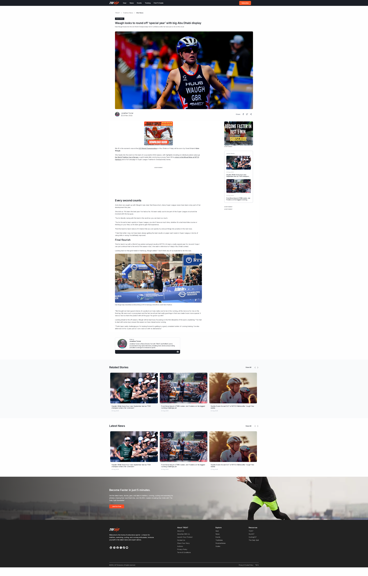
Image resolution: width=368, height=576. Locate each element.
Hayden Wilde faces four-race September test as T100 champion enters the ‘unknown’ (237, 176)
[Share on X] (247, 114)
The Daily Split (254, 540)
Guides (218, 546)
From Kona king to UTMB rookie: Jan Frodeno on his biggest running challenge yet (238, 199)
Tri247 (251, 531)
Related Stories (118, 367)
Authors (180, 546)
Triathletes (219, 540)
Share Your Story (183, 543)
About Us (180, 531)
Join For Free (253, 3)
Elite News (139, 13)
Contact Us (181, 540)
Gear (124, 3)
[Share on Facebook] (243, 114)
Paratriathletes (221, 543)
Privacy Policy (182, 549)
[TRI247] (114, 3)
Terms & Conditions (184, 552)
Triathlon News (128, 13)
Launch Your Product (184, 537)
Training (148, 3)
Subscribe (245, 3)
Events (139, 3)
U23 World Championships (148, 148)
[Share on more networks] (251, 114)
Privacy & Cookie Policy (246, 565)
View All (248, 367)
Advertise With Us (183, 534)
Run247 (251, 534)
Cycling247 (253, 537)
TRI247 (117, 13)
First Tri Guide (158, 3)
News (132, 3)
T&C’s (257, 565)
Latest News (117, 426)
